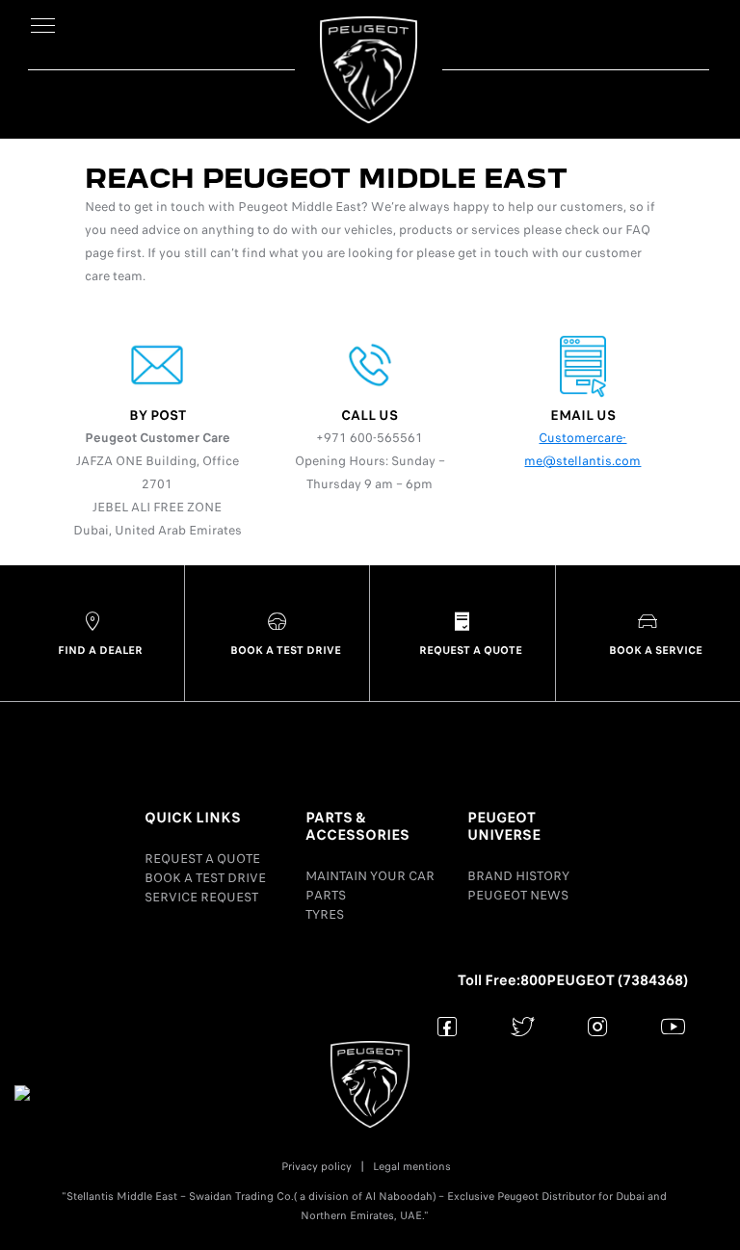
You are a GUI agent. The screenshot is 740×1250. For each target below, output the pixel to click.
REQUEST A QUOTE (202, 858)
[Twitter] (523, 1026)
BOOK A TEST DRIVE (205, 878)
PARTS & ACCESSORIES (357, 826)
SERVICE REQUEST (201, 897)
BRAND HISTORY (518, 876)
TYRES (324, 914)
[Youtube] (673, 1026)
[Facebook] (447, 1026)
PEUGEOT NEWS (517, 895)
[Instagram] (598, 1026)
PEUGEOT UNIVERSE (504, 826)
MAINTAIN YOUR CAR (370, 876)
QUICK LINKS (193, 817)
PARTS (325, 895)
